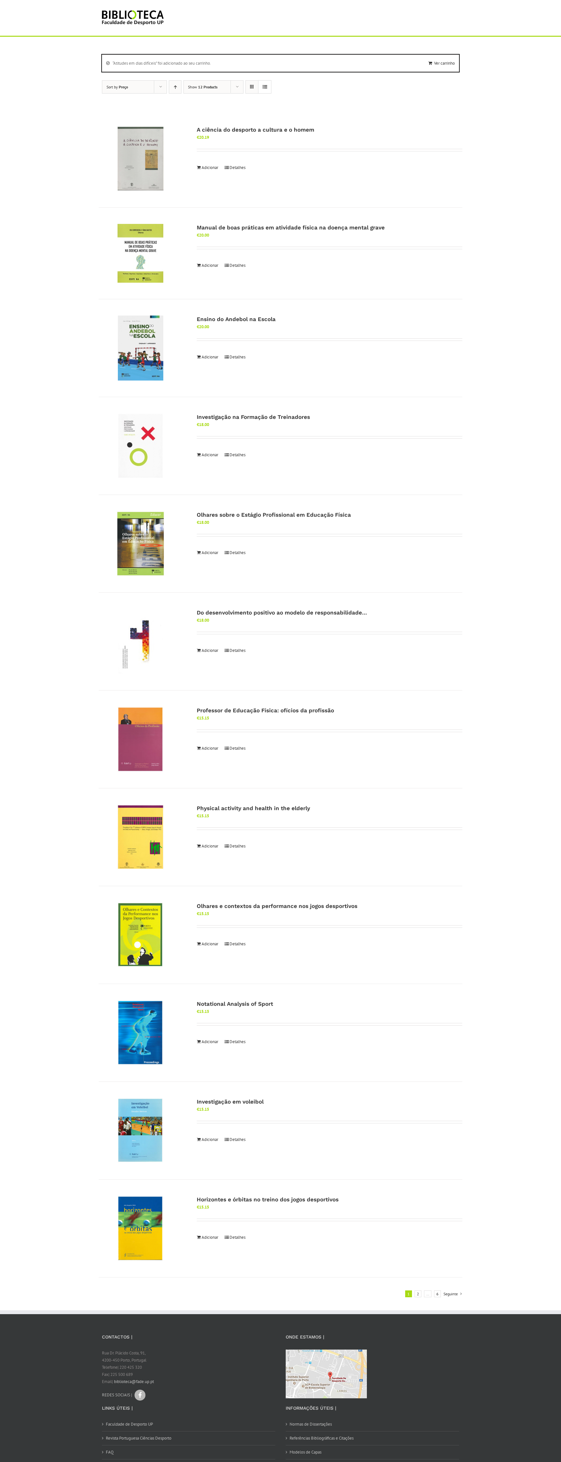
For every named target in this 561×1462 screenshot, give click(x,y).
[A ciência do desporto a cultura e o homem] (140, 158)
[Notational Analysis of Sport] (140, 1032)
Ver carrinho (444, 63)
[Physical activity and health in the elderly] (140, 837)
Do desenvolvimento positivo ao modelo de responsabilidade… (282, 612)
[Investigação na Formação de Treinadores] (140, 445)
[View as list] (264, 87)
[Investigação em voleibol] (140, 1130)
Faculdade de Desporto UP (129, 1424)
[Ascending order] (175, 87)
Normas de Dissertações (311, 1424)
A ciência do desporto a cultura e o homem (255, 129)
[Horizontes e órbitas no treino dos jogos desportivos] (140, 1228)
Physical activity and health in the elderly (253, 808)
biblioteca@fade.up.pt (134, 1381)
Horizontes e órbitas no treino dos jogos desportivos (268, 1199)
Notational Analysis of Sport (235, 1004)
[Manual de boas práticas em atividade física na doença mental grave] (140, 253)
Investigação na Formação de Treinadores (253, 417)
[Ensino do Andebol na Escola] (140, 348)
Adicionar (210, 167)
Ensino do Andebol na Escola (236, 319)
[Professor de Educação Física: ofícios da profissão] (140, 739)
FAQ (110, 1452)
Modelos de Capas (305, 1452)
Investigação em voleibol (230, 1101)
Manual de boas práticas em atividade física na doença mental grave (291, 227)
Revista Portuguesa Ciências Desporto (138, 1438)
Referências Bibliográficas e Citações (322, 1438)
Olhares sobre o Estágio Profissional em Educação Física (274, 514)
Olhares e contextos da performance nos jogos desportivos (277, 906)
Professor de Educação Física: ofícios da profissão (265, 710)
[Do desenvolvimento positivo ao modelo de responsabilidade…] (140, 641)
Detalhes (237, 167)
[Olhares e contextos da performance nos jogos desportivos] (140, 934)
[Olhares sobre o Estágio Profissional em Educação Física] (140, 543)
